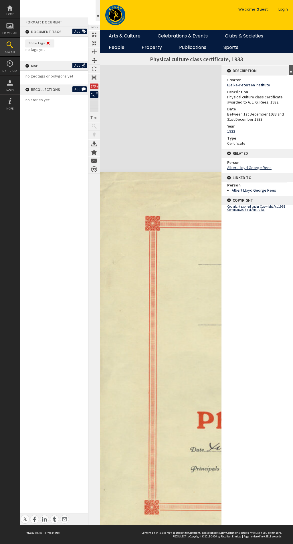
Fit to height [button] (94, 60)
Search (10, 52)
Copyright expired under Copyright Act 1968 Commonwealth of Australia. (256, 208)
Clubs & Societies (244, 36)
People (116, 47)
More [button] (9, 108)
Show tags (37, 43)
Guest (262, 9)
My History (9, 71)
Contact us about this (94, 160)
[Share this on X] (25, 516)
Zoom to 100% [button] (94, 77)
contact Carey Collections (224, 533)
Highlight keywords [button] (94, 135)
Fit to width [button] (94, 51)
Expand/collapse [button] (291, 70)
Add (77, 31)
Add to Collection (94, 152)
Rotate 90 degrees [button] (94, 69)
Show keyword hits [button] (94, 126)
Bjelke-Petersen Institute (248, 85)
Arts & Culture (124, 36)
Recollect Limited (231, 536)
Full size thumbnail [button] (94, 34)
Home (10, 14)
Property (152, 47)
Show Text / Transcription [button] (94, 118)
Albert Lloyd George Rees (249, 167)
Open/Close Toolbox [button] (98, 10)
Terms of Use (52, 533)
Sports (230, 47)
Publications (192, 47)
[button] (94, 94)
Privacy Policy (33, 533)
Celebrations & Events (183, 36)
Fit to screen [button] (94, 43)
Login (10, 90)
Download (94, 143)
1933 (231, 131)
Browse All (10, 33)
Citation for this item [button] (94, 169)
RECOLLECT (179, 536)
